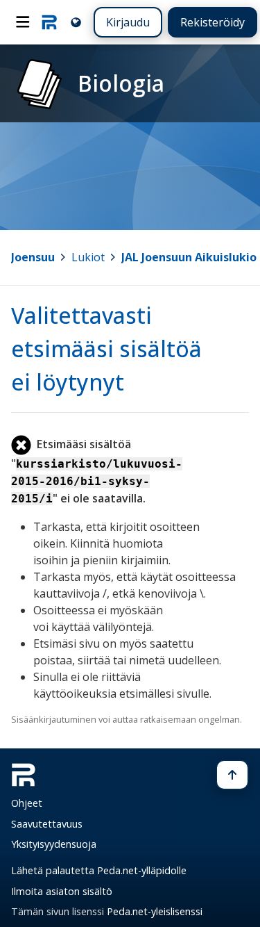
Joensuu (33, 257)
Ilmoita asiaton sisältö (61, 891)
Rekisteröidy (212, 22)
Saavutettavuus (47, 823)
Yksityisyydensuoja (53, 844)
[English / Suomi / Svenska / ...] (76, 22)
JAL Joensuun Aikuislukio (189, 257)
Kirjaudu (128, 22)
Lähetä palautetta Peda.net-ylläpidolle (99, 870)
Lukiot (88, 257)
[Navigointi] (23, 22)
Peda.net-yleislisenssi (154, 911)
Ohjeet (26, 803)
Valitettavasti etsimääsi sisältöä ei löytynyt (106, 348)
